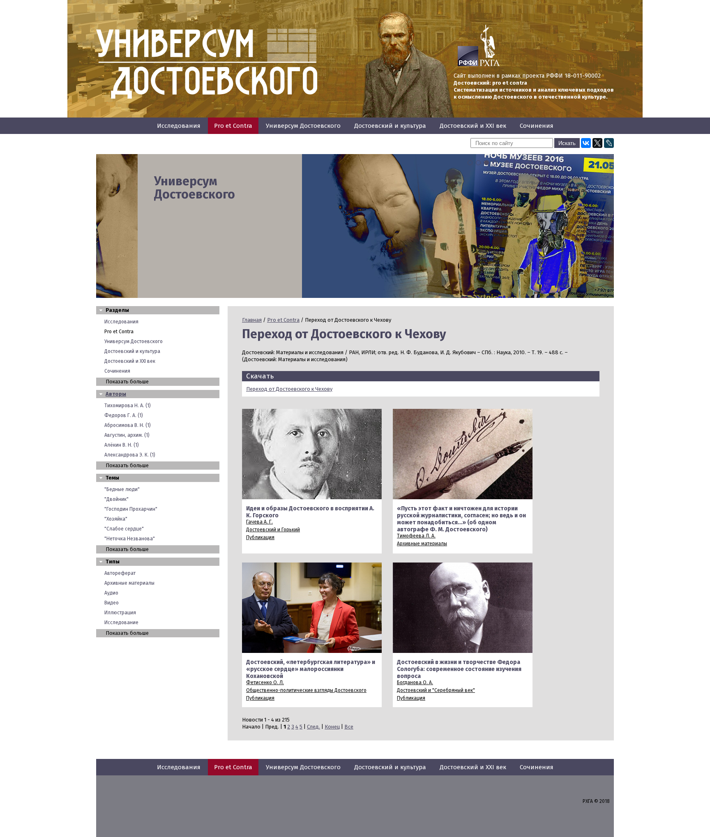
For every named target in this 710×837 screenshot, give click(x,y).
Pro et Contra (233, 125)
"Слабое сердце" (124, 529)
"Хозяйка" (115, 519)
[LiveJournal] (609, 143)
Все (348, 727)
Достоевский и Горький (273, 530)
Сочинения (536, 125)
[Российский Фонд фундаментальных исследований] (468, 64)
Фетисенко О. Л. (265, 682)
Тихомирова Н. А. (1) (127, 405)
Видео (111, 603)
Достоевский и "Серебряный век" (436, 690)
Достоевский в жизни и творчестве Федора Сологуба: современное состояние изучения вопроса (459, 669)
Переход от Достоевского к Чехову (289, 389)
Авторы (116, 394)
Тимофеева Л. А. (416, 536)
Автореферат (120, 573)
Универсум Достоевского (303, 125)
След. (313, 727)
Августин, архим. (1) (127, 435)
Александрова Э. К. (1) (129, 455)
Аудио (111, 593)
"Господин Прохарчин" (130, 509)
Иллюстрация (120, 613)
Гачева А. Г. (259, 522)
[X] (597, 143)
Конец (332, 727)
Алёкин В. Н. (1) (121, 445)
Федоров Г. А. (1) (123, 415)
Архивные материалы (129, 583)
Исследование (121, 622)
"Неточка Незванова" (129, 539)
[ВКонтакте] (586, 143)
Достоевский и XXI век (473, 125)
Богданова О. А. (415, 682)
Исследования (179, 125)
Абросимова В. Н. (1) (127, 425)
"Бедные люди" (122, 489)
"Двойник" (116, 499)
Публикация (260, 537)
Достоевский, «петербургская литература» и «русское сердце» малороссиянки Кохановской (310, 669)
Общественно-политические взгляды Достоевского (306, 690)
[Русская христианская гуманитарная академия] (489, 64)
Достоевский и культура (390, 125)
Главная (252, 320)
